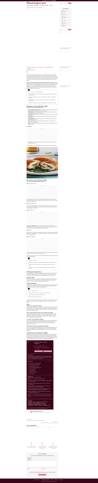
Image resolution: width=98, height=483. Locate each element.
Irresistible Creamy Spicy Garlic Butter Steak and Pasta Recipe (53, 447)
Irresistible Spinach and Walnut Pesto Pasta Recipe (65, 86)
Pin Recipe (48, 351)
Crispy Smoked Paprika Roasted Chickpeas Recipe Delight (65, 48)
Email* (44, 468)
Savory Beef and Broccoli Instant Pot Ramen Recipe (31, 447)
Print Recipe (39, 351)
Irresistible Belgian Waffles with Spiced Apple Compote (65, 67)
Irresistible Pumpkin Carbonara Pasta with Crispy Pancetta (42, 447)
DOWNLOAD (54, 0)
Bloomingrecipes (36, 2)
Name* (28, 468)
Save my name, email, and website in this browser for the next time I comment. (42, 472)
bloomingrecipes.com (54, 481)
